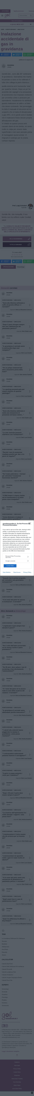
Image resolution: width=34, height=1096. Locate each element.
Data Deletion (7, 572)
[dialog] (17, 548)
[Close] (30, 524)
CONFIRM (10, 566)
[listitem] (17, 556)
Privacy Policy (27, 572)
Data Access (16, 572)
